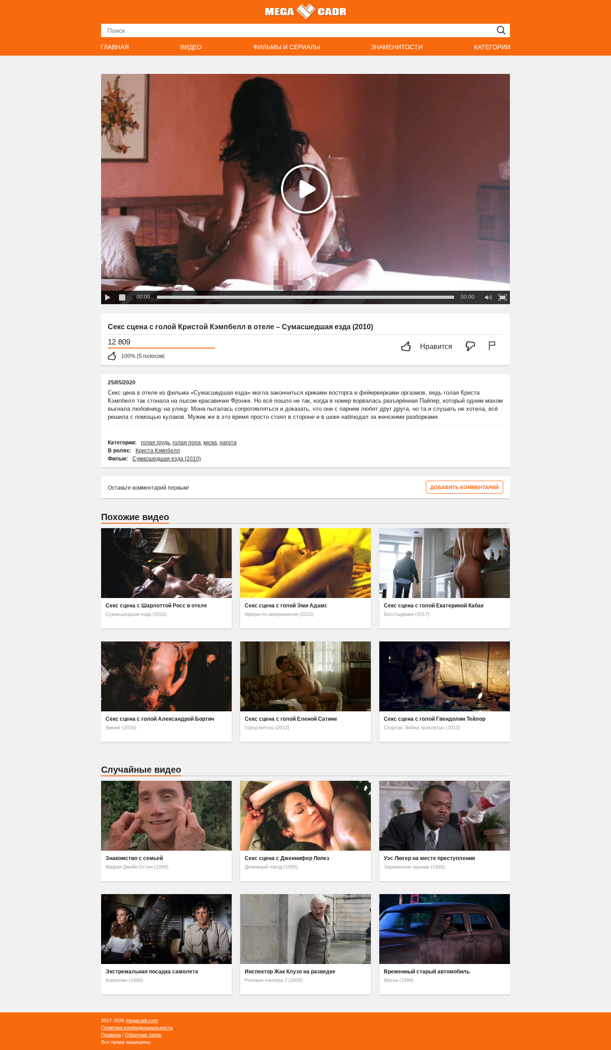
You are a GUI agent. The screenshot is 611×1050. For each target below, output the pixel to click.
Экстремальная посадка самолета (152, 971)
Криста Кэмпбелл (158, 451)
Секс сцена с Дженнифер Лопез (287, 858)
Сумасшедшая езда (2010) (166, 459)
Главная (115, 47)
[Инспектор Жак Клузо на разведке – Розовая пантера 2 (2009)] (305, 929)
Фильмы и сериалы (286, 47)
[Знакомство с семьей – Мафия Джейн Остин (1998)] (166, 816)
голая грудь (155, 442)
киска (210, 442)
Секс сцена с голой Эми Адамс (286, 605)
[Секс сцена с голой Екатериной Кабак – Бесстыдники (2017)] (444, 563)
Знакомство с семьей (134, 858)
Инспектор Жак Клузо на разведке (290, 971)
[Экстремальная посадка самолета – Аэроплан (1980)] (166, 929)
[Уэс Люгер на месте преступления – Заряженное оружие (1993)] (444, 816)
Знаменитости (397, 47)
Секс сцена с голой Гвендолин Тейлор (434, 719)
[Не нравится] (472, 347)
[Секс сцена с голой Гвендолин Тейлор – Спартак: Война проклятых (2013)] (444, 676)
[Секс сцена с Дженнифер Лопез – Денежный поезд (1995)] (305, 816)
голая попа (187, 442)
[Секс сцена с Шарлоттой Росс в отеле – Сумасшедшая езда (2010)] (166, 563)
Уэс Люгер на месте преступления (429, 858)
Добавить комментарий (464, 487)
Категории (492, 47)
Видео (191, 47)
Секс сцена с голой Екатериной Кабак (434, 605)
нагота (228, 442)
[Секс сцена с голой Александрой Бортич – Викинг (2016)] (166, 676)
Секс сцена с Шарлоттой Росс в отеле (156, 605)
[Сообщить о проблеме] (493, 347)
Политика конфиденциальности (137, 1027)
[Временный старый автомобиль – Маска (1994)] (444, 929)
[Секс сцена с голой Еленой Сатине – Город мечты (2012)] (305, 676)
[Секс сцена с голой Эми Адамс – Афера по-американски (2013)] (305, 563)
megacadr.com (142, 1020)
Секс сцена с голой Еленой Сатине (291, 719)
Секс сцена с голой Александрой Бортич (160, 719)
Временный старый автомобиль (427, 971)
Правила (111, 1034)
